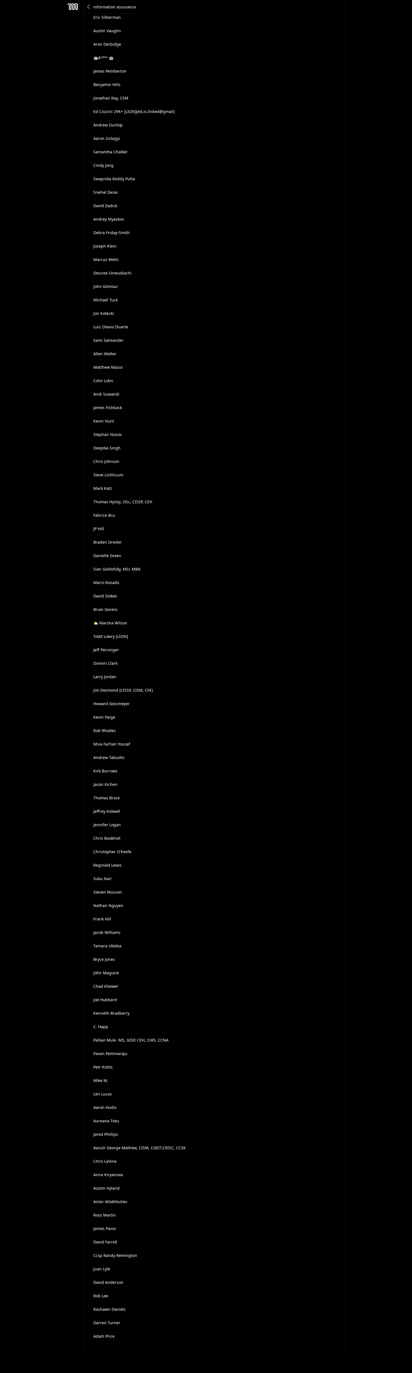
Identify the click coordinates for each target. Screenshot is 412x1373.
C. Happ (100, 1026)
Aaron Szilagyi (106, 138)
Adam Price (104, 1336)
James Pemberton (109, 71)
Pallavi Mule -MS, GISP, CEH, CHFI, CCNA (130, 1040)
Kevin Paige (104, 717)
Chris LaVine (105, 1161)
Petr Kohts (103, 1067)
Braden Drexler (107, 542)
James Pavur (104, 1228)
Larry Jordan (104, 676)
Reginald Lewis (107, 865)
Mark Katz (102, 488)
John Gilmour (105, 286)
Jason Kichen (105, 784)
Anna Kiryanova (108, 1174)
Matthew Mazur (108, 367)
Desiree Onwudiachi (112, 273)
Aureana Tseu (106, 1120)
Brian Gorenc (105, 609)
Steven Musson (107, 892)
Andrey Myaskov (108, 219)
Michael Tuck (105, 300)
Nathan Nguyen (108, 905)
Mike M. (100, 1080)
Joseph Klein (105, 246)
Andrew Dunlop (108, 125)
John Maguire (106, 972)
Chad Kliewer (105, 986)
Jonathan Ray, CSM (110, 98)
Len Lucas (102, 1094)
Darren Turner (106, 1322)
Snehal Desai (105, 192)
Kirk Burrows (105, 771)
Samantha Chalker (110, 151)
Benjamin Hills (107, 84)
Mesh (72, 6)
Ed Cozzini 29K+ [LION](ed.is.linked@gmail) (134, 111)
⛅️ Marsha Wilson (110, 623)
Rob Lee (100, 1295)
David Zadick (105, 205)
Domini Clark (105, 663)
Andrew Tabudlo (108, 757)
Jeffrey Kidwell (106, 811)
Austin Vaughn (107, 30)
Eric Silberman (107, 17)
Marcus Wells (106, 259)
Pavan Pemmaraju (110, 1053)
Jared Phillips (105, 1134)
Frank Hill (102, 919)
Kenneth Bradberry (111, 1013)
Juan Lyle (101, 1269)
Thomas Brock (106, 797)
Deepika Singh (107, 448)
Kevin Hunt (103, 421)
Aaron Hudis (105, 1107)
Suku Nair (102, 878)
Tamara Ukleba (107, 946)
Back (88, 6)
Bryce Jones (104, 959)
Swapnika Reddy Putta (114, 178)
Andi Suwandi (106, 394)
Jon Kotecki (103, 313)
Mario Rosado (106, 582)
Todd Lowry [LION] (110, 636)
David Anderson (108, 1282)
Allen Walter (104, 353)
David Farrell (105, 1242)
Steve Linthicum (108, 474)
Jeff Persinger (106, 649)
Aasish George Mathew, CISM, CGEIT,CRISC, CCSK (139, 1147)
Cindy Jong (103, 165)
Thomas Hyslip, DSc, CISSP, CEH (122, 501)
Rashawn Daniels (109, 1309)
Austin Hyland (106, 1188)
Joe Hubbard (105, 999)
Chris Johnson (106, 461)
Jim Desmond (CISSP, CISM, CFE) (123, 690)
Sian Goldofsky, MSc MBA (116, 569)
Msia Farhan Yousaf (111, 744)
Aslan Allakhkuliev (110, 1201)
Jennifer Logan (107, 824)
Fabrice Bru (104, 515)
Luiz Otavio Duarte (110, 326)
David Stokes (105, 596)
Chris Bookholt (107, 838)
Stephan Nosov (107, 434)
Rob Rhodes (104, 730)
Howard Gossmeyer (111, 703)
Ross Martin (104, 1215)
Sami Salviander (108, 340)
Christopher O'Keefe (112, 851)
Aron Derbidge (107, 44)
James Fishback (107, 407)
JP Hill (98, 528)
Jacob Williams (107, 932)
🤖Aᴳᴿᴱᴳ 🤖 (103, 57)
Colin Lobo (103, 380)
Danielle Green (107, 555)
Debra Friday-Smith (111, 232)
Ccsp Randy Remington (115, 1255)
